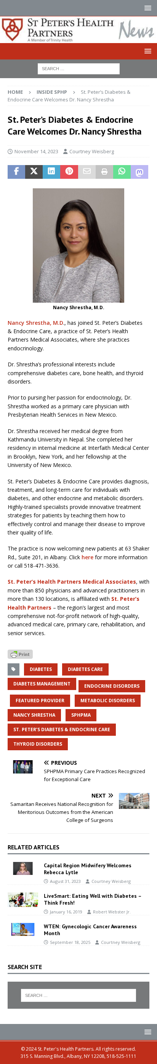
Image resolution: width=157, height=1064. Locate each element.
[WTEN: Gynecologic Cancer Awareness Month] (23, 929)
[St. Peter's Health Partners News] (78, 38)
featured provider (40, 700)
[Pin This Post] (69, 172)
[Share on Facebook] (16, 172)
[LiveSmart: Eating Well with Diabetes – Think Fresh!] (23, 899)
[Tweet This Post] (34, 172)
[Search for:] (79, 68)
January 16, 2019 (66, 912)
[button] (146, 8)
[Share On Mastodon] (139, 172)
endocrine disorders (111, 686)
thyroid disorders (37, 744)
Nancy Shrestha (34, 715)
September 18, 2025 (70, 942)
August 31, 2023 (65, 881)
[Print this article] (104, 172)
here (87, 557)
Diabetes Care (85, 669)
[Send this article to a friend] (87, 172)
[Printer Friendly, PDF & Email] (20, 653)
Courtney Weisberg (91, 151)
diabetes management (41, 683)
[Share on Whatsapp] (122, 172)
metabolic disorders (107, 700)
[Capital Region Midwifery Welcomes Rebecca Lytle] (23, 868)
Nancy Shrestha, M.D (35, 322)
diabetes (41, 669)
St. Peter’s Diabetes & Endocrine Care (61, 729)
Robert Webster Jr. (112, 912)
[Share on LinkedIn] (51, 172)
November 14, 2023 (36, 151)
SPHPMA (81, 715)
